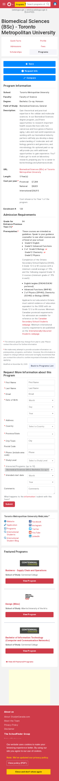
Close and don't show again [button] (28, 772)
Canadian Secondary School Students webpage (35, 321)
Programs (11, 528)
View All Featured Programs (19, 662)
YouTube (36, 532)
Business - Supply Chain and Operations (26, 570)
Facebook (36, 522)
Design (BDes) (12, 604)
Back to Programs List (42, 366)
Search (47, 4)
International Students (13, 533)
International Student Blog (13, 539)
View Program (29, 581)
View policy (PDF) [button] (17, 763)
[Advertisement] (29, 687)
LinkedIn (36, 536)
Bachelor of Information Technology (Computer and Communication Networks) (27, 639)
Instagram (37, 525)
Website (10, 521)
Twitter (35, 529)
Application (12, 525)
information (29, 496)
